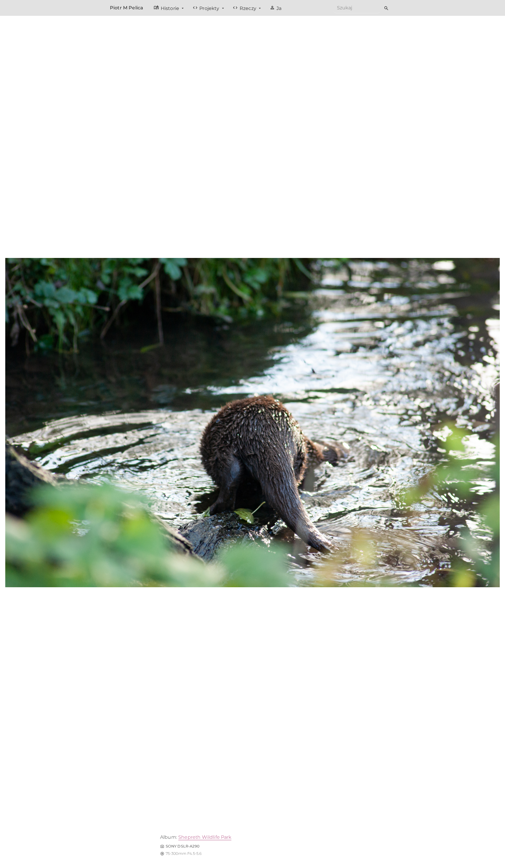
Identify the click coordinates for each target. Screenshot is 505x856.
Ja (276, 8)
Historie (167, 8)
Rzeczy (245, 8)
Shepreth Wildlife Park (204, 837)
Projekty (207, 8)
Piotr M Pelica (126, 8)
